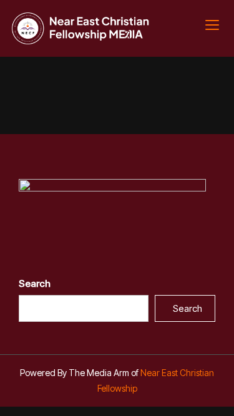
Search (35, 283)
